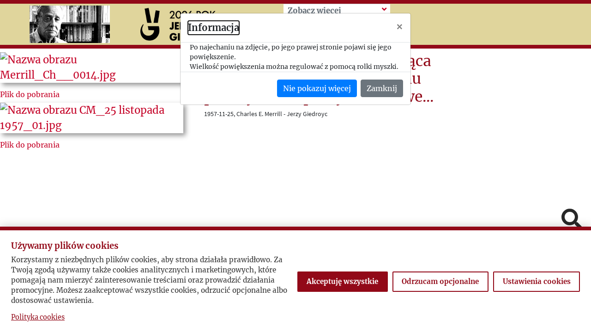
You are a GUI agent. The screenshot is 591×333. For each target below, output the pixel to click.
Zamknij (382, 88)
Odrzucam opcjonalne (440, 281)
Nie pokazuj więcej (317, 88)
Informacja (213, 27)
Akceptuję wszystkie (342, 281)
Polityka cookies (38, 317)
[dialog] (295, 166)
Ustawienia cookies (537, 281)
